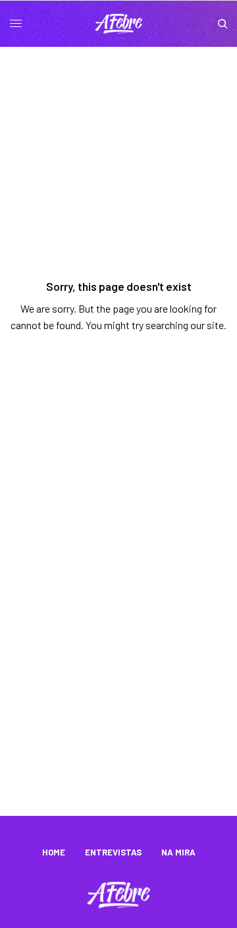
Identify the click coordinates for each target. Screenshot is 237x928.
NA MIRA (178, 852)
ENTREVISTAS (113, 852)
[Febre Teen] (118, 24)
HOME (53, 852)
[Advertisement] (118, 690)
